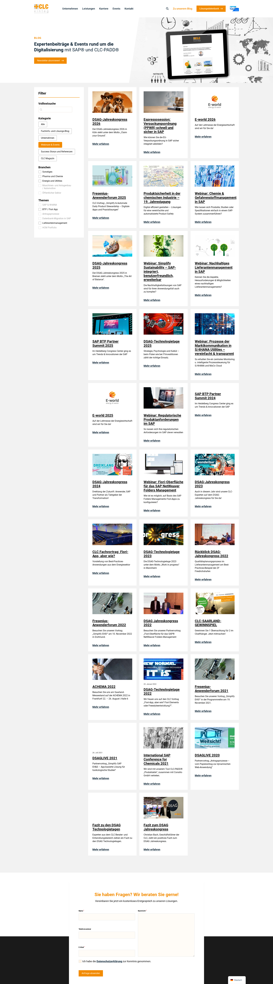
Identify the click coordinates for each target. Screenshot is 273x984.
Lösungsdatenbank (209, 8)
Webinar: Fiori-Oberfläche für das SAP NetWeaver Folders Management (163, 486)
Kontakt (129, 8)
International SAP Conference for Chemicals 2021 (157, 759)
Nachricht (142, 911)
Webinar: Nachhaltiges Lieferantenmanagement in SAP (213, 267)
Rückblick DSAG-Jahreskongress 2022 (211, 554)
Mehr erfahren (100, 143)
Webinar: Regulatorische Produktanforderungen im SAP (162, 419)
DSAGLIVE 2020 (207, 755)
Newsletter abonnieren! (48, 60)
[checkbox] (80, 961)
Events (116, 8)
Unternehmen (70, 8)
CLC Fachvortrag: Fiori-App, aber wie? (110, 554)
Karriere (103, 8)
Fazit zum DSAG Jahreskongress (156, 827)
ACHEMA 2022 (103, 687)
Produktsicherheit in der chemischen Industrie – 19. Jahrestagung (162, 197)
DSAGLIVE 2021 (104, 758)
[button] (42, 124)
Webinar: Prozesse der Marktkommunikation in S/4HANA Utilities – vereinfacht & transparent (214, 347)
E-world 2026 (205, 119)
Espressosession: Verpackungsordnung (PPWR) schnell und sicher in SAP (160, 126)
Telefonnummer (85, 929)
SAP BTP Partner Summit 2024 (208, 396)
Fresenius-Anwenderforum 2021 (211, 689)
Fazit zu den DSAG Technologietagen (106, 827)
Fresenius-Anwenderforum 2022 (109, 623)
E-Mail (81, 947)
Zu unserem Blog (182, 8)
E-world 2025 (102, 415)
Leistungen (88, 8)
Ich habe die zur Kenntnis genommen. (116, 961)
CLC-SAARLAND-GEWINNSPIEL (208, 623)
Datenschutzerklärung (109, 961)
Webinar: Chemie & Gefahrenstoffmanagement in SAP (215, 197)
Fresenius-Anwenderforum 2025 (109, 195)
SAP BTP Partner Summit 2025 (105, 343)
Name (81, 911)
